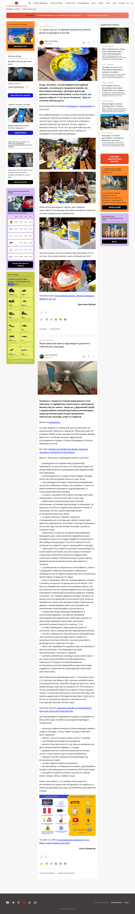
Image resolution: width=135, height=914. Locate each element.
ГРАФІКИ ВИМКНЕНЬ (40, 3)
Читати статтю (20, 182)
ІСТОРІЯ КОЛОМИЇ (56, 3)
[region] (20, 93)
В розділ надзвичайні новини (115, 159)
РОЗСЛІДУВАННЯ (83, 3)
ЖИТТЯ (93, 3)
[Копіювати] (94, 43)
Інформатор (72, 106)
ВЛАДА (101, 3)
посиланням (86, 106)
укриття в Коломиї (46, 873)
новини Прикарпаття (66, 873)
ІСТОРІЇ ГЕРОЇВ (70, 3)
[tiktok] (29, 902)
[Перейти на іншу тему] (131, 3)
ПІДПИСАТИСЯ (20, 133)
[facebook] (7, 902)
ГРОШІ (108, 3)
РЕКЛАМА (122, 3)
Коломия (43, 329)
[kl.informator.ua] (16, 3)
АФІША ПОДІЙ (114, 207)
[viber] (18, 902)
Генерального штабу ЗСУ (24, 361)
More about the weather (20, 95)
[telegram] (13, 902)
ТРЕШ (114, 3)
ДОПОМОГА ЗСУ (20, 46)
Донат (114, 241)
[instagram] (35, 902)
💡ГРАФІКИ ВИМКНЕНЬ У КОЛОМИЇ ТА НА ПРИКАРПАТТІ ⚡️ (60, 15)
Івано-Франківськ (116, 902)
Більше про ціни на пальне (20, 264)
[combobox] (18, 87)
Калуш (127, 902)
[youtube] (24, 902)
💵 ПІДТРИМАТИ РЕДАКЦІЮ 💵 (98, 15)
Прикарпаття (55, 329)
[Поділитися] (89, 43)
